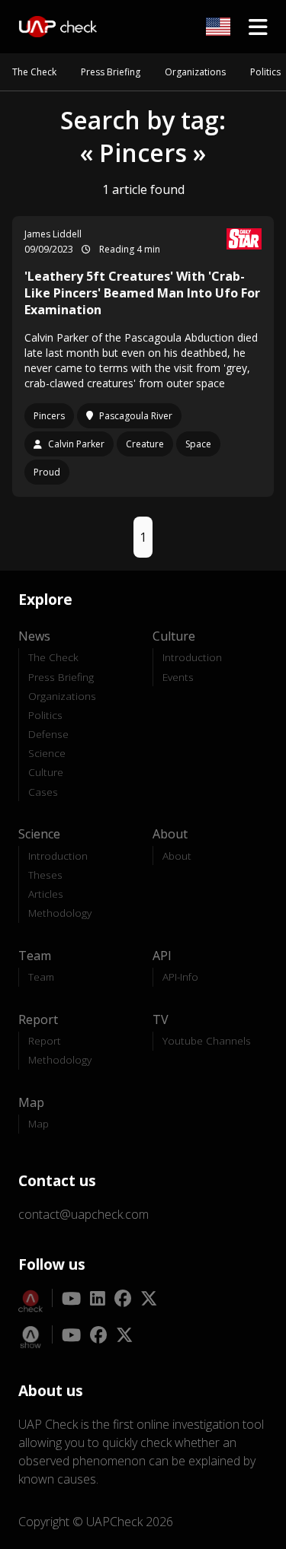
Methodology (60, 912)
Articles (45, 893)
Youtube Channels (206, 1040)
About (176, 855)
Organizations (195, 71)
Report (44, 1040)
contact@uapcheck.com (83, 1214)
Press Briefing (110, 71)
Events (178, 677)
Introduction (192, 657)
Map (38, 1123)
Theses (45, 874)
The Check (34, 71)
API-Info (180, 976)
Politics (265, 71)
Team (41, 976)
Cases (43, 791)
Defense (48, 734)
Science (47, 753)
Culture (45, 772)
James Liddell (53, 233)
